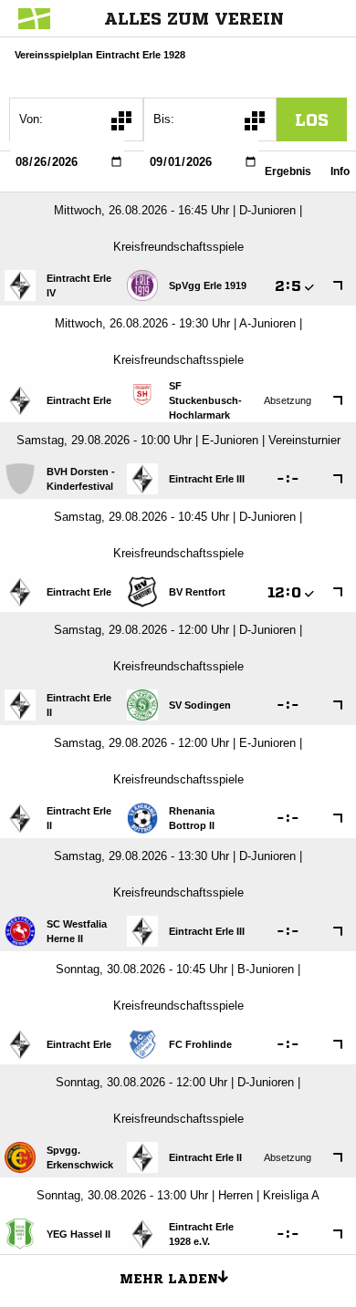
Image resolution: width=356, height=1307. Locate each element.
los (312, 119)
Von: (31, 119)
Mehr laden (169, 1278)
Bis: (163, 119)
